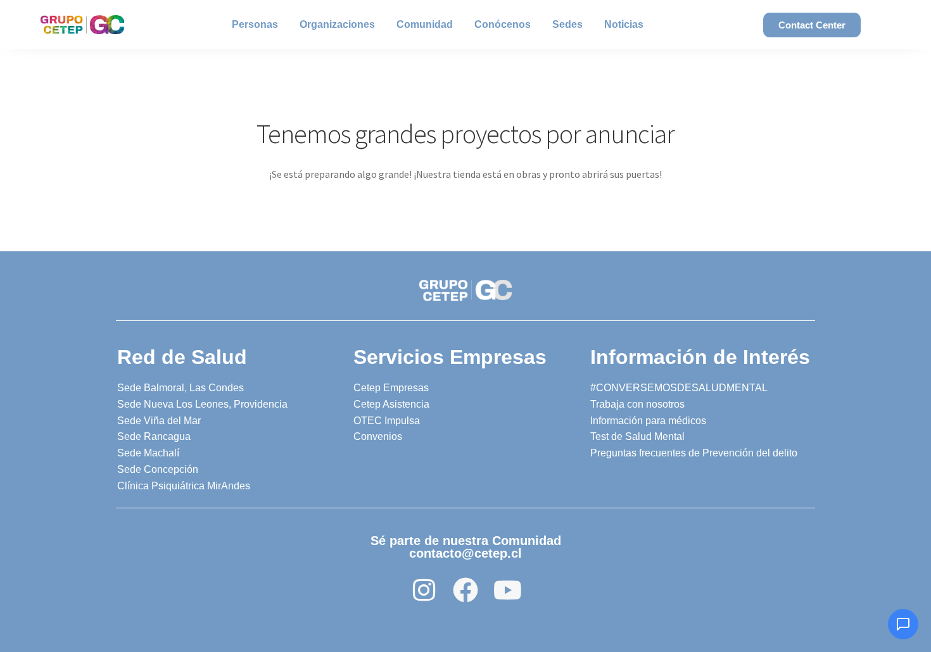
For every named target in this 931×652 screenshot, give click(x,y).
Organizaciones (337, 24)
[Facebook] (465, 590)
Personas (255, 24)
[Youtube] (507, 590)
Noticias (623, 24)
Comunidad (424, 24)
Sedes (567, 24)
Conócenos (502, 24)
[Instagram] (423, 590)
